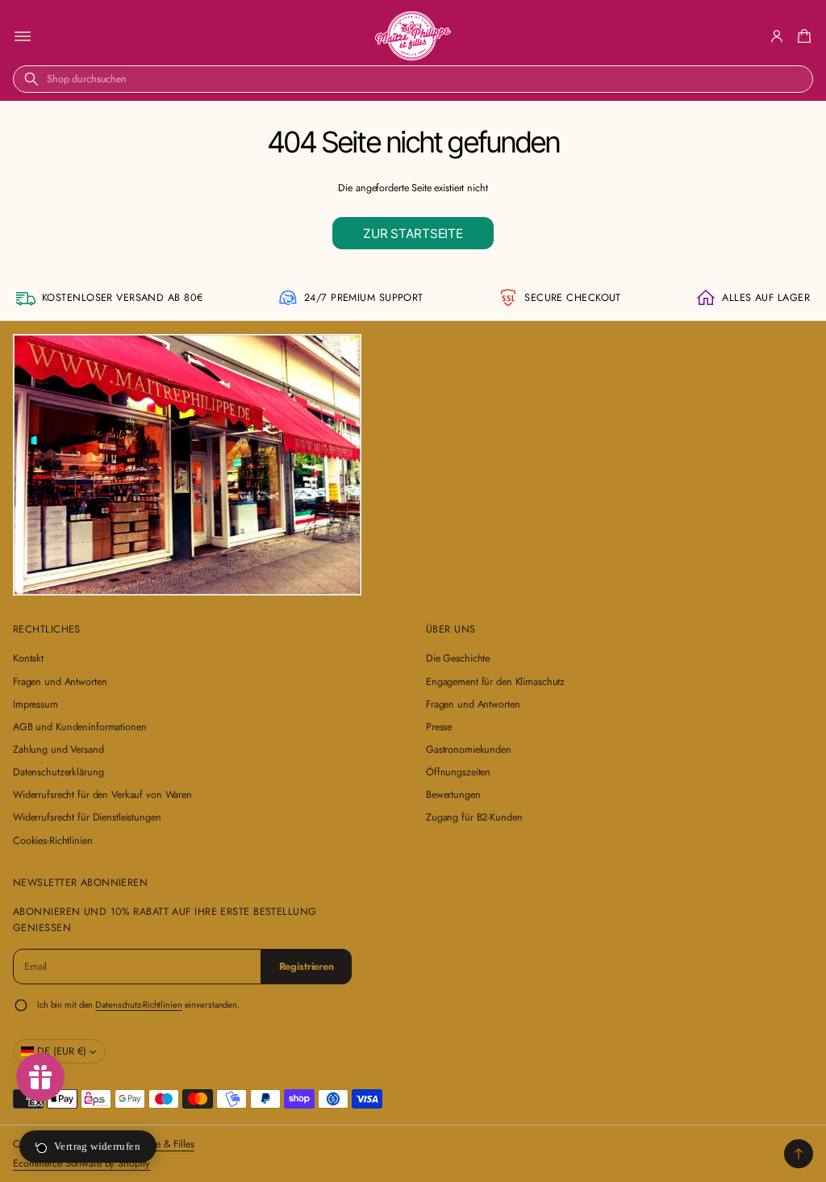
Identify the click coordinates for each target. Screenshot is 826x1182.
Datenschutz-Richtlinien (138, 1004)
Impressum (35, 704)
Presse (439, 727)
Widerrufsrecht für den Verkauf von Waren (102, 794)
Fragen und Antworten (59, 682)
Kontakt (28, 658)
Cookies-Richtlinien (53, 840)
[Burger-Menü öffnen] (22, 36)
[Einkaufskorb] (802, 36)
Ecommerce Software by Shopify (81, 1163)
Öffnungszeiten (458, 772)
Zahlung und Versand (58, 749)
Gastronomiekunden (468, 749)
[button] (802, 36)
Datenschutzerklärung (58, 772)
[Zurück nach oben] (798, 1153)
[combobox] (413, 79)
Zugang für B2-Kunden (474, 817)
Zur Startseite (413, 233)
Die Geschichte (458, 658)
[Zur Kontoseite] (777, 36)
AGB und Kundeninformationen (80, 727)
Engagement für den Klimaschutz (495, 682)
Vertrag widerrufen (97, 1146)
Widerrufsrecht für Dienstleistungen (87, 817)
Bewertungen (453, 794)
